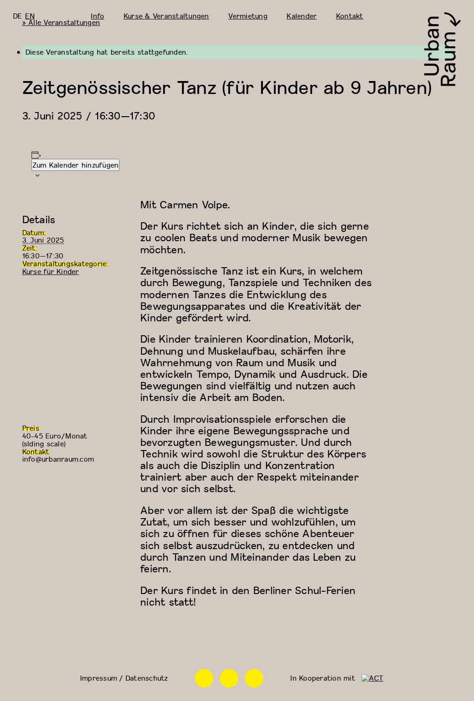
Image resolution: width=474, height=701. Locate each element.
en (30, 16)
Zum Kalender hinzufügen (75, 165)
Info (97, 16)
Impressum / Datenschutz (124, 678)
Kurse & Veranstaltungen (166, 16)
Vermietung (248, 16)
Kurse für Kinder (50, 271)
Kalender (302, 16)
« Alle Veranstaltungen (61, 22)
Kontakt (349, 16)
